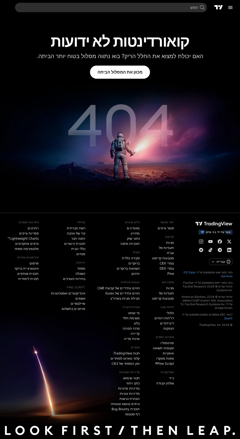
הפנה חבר (78, 238)
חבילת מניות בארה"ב (125, 298)
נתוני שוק (133, 238)
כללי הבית (78, 249)
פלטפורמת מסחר (26, 249)
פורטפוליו (167, 343)
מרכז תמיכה (131, 328)
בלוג (137, 323)
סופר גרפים (166, 228)
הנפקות (168, 328)
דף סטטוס (132, 414)
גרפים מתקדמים (27, 244)
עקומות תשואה (163, 348)
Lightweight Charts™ (23, 238)
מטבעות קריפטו (163, 258)
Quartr (228, 318)
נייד (171, 378)
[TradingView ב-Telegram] (220, 250)
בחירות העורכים (74, 279)
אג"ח (170, 253)
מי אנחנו (134, 313)
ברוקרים (134, 263)
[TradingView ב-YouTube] (210, 241)
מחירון (135, 233)
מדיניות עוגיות (130, 393)
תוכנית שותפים (28, 273)
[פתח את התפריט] (230, 7)
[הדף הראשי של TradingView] (218, 7)
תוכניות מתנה (130, 244)
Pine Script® (164, 363)
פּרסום (34, 263)
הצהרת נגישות (130, 399)
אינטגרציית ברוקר (26, 268)
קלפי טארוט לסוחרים (125, 358)
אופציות (168, 353)
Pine (170, 273)
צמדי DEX (167, 268)
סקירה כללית (131, 258)
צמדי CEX (167, 263)
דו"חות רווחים (164, 318)
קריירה (135, 333)
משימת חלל (131, 318)
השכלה (80, 273)
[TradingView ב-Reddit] (201, 250)
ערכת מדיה (132, 339)
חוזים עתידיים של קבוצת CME (118, 288)
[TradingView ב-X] (229, 241)
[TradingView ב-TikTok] (210, 250)
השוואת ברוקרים (128, 268)
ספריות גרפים (29, 233)
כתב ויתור (133, 383)
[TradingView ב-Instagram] (201, 241)
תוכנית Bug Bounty (126, 409)
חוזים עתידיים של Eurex (122, 293)
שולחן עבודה (165, 383)
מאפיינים (133, 228)
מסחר (81, 268)
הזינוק (135, 273)
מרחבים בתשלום (73, 309)
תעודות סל (166, 248)
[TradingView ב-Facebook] (220, 241)
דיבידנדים (167, 323)
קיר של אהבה (76, 233)
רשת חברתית (76, 228)
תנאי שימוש (131, 378)
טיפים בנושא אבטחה (125, 404)
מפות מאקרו (165, 358)
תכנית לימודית (28, 279)
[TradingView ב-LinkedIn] (229, 250)
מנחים (80, 254)
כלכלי (170, 313)
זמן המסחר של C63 (126, 363)
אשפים (80, 298)
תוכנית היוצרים (74, 244)
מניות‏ (170, 243)
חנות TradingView (126, 353)
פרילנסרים (78, 303)
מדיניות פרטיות (129, 388)
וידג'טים (33, 228)
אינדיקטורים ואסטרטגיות (68, 293)
